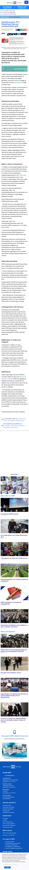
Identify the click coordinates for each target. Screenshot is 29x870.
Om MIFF (5, 820)
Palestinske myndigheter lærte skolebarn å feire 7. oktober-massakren (14, 626)
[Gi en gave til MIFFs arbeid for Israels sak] (14, 732)
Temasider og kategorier (8, 808)
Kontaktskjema (9, 775)
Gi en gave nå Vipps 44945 (7, 7)
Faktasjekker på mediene (8, 812)
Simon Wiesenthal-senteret (10, 427)
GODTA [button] (7, 867)
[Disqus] (14, 450)
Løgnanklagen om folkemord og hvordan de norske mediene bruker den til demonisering (14, 695)
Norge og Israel (6, 810)
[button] (23, 30)
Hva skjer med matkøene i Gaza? (11, 673)
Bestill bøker (14, 474)
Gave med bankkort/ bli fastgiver (13, 843)
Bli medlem (5, 818)
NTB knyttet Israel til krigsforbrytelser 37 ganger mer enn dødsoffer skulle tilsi (14, 650)
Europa (5, 420)
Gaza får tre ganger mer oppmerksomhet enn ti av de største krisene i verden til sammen (13, 720)
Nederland (22, 425)
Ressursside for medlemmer (9, 825)
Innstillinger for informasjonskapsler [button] (11, 864)
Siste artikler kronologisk (8, 807)
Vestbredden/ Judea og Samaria (16, 420)
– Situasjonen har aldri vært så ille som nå (14, 558)
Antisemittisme (22, 418)
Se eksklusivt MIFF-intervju (9, 514)
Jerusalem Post (18, 82)
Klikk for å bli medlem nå (21, 7)
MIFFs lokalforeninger (8, 822)
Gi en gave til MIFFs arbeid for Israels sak (14, 736)
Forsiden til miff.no (7, 805)
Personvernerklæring (8, 827)
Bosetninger (6, 425)
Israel (24, 175)
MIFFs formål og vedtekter (9, 823)
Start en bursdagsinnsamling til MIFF (13, 848)
